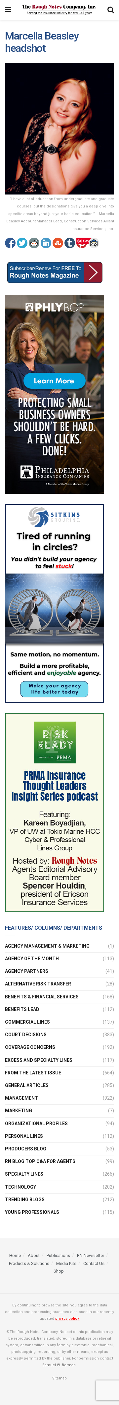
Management (21, 1098)
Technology (20, 1187)
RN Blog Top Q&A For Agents (40, 1161)
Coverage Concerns (30, 1047)
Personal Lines (24, 1136)
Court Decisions (26, 1034)
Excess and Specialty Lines (38, 1060)
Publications (58, 1255)
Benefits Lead (22, 1009)
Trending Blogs (25, 1199)
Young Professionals (32, 1212)
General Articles (27, 1085)
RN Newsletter (90, 1255)
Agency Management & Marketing (47, 946)
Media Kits (66, 1263)
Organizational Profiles (36, 1123)
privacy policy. (67, 1318)
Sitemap (59, 1378)
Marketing (18, 1110)
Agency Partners (26, 971)
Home (15, 1255)
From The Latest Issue (33, 1072)
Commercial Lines (27, 1022)
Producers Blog (25, 1148)
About (34, 1255)
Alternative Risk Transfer (38, 983)
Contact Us (93, 1263)
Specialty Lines (24, 1174)
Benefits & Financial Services (42, 996)
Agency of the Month (32, 958)
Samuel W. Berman (59, 1365)
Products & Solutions (29, 1263)
